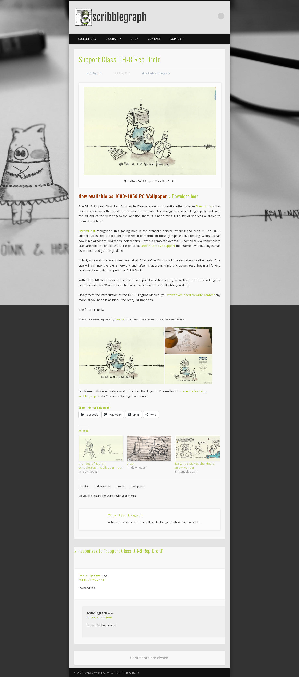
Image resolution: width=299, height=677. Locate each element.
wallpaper (138, 486)
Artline (85, 486)
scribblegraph (94, 73)
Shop (134, 39)
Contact (154, 39)
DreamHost (204, 206)
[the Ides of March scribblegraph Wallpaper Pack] (101, 448)
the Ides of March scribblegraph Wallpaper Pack (101, 465)
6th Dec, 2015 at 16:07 (99, 617)
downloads (148, 73)
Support (176, 39)
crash (131, 463)
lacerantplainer (90, 575)
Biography (113, 39)
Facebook (213, 16)
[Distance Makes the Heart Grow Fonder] (197, 448)
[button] (122, 356)
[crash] (149, 448)
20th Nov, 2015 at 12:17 (92, 580)
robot (121, 486)
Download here (185, 196)
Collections (87, 39)
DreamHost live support (158, 246)
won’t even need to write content (191, 295)
